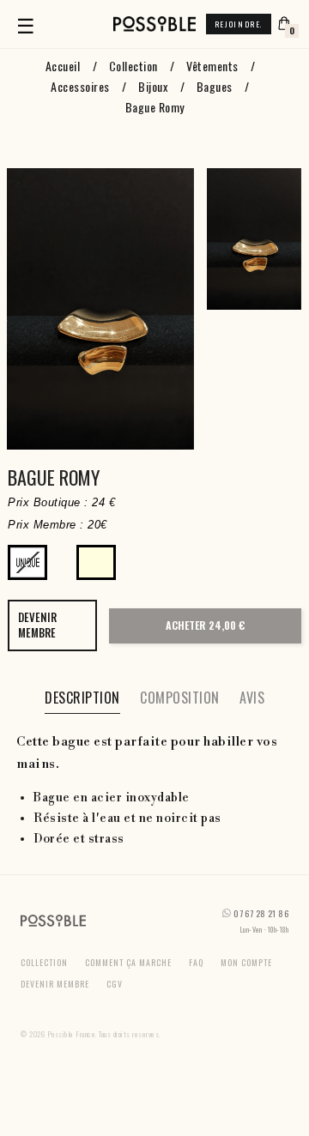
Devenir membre (55, 983)
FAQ (196, 962)
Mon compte (246, 962)
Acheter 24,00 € (205, 625)
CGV (114, 983)
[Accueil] (154, 24)
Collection (44, 962)
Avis (251, 697)
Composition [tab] (180, 697)
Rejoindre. (239, 24)
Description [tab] (82, 697)
